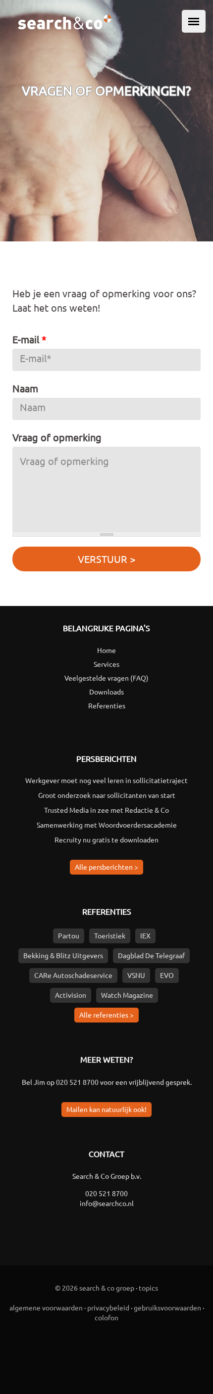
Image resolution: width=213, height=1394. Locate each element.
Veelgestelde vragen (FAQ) (106, 677)
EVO (167, 975)
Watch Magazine (127, 994)
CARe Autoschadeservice (73, 975)
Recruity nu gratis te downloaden (106, 839)
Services (106, 663)
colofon (106, 1317)
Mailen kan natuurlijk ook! (106, 1109)
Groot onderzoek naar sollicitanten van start (106, 794)
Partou (68, 935)
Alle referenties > (106, 1014)
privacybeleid (108, 1307)
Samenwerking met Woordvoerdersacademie (107, 824)
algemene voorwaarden (46, 1307)
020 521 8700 (77, 1081)
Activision (70, 994)
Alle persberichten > (106, 866)
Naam (25, 388)
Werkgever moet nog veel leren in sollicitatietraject (106, 780)
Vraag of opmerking (57, 437)
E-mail (29, 339)
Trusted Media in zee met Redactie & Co (106, 809)
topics (148, 1287)
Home (106, 650)
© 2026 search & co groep (94, 1287)
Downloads (106, 691)
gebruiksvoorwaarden (167, 1307)
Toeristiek (109, 935)
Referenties (106, 705)
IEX (145, 935)
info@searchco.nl (107, 1203)
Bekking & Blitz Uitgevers (63, 955)
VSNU (136, 975)
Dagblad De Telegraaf (151, 955)
